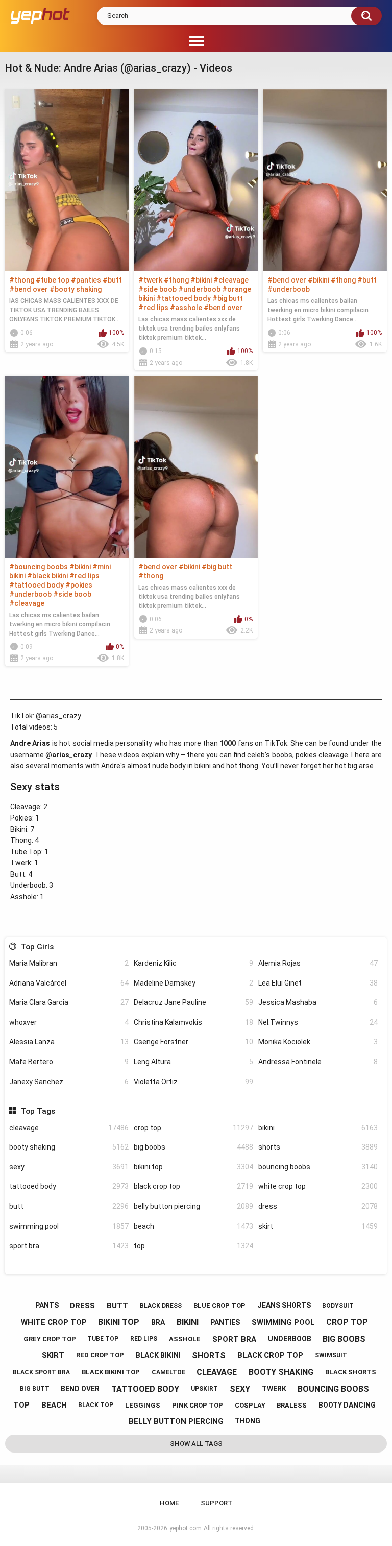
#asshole (186, 307)
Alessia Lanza (69, 1042)
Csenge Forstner (193, 1042)
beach (193, 1226)
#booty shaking (76, 289)
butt (69, 1206)
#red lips (153, 307)
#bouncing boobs (38, 567)
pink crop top (197, 1405)
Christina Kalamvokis (193, 1022)
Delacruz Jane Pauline (193, 1002)
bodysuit (338, 1305)
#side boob (157, 289)
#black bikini (47, 576)
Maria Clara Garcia (69, 1002)
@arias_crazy (58, 716)
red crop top (100, 1355)
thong (247, 1421)
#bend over (28, 289)
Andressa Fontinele (318, 1062)
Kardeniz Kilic (193, 963)
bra (158, 1322)
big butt (35, 1388)
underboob (289, 1338)
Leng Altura (193, 1062)
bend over (80, 1389)
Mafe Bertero (69, 1062)
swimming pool (69, 1226)
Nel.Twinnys (318, 1022)
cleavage (69, 1127)
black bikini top (111, 1372)
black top (95, 1405)
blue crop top (219, 1305)
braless (292, 1405)
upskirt (204, 1388)
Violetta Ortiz (193, 1081)
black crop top (193, 1186)
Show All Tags (196, 1443)
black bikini (158, 1355)
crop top (193, 1127)
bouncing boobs (318, 1167)
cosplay (250, 1405)
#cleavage (231, 280)
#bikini (201, 280)
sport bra (69, 1246)
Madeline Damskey (193, 983)
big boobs (193, 1147)
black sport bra (41, 1372)
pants (47, 1305)
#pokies (78, 585)
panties (225, 1322)
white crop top (318, 1186)
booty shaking (69, 1147)
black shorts (350, 1372)
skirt (318, 1226)
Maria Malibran (69, 963)
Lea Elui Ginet (318, 983)
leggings (142, 1405)
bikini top (193, 1167)
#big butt (227, 298)
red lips (143, 1338)
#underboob (199, 289)
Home (169, 1503)
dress (318, 1206)
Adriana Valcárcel (69, 983)
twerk (274, 1389)
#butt (112, 280)
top (193, 1246)
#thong (21, 280)
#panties (86, 280)
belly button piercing (193, 1206)
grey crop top (49, 1339)
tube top (102, 1338)
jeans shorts (284, 1305)
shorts (318, 1147)
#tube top (52, 280)
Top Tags (38, 1111)
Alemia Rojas (318, 963)
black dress (161, 1305)
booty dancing (347, 1405)
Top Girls (37, 946)
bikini (318, 1127)
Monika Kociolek (318, 1042)
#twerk (150, 280)
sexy (69, 1167)
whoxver (69, 1022)
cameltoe (168, 1372)
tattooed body (69, 1186)
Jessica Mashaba (318, 1002)
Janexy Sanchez (69, 1081)
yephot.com (185, 1528)
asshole (185, 1339)
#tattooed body (183, 298)
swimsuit (331, 1355)
